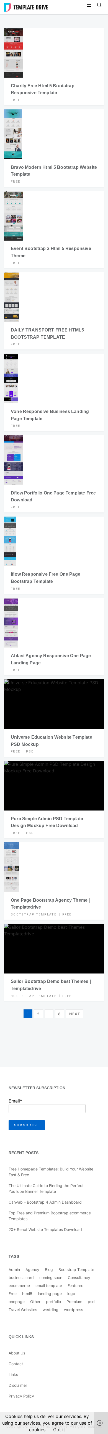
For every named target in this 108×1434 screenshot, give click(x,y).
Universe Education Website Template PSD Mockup (51, 741)
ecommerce (19, 1285)
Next (74, 1014)
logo (71, 1293)
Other (35, 1301)
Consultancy (79, 1277)
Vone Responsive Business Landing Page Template (50, 415)
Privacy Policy (21, 1396)
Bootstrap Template (33, 914)
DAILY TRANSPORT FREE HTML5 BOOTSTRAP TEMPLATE (47, 334)
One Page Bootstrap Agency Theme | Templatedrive (50, 904)
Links (13, 1374)
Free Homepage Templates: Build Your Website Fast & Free (51, 1172)
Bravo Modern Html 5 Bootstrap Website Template (54, 171)
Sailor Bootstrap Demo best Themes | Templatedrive (51, 985)
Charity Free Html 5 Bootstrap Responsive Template (42, 89)
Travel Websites (23, 1309)
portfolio (53, 1301)
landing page (50, 1293)
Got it (59, 1429)
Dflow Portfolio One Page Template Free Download (53, 496)
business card (21, 1277)
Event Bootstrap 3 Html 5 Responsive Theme (51, 252)
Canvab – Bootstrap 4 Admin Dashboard (45, 1202)
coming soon (50, 1277)
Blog (49, 1269)
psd (30, 751)
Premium (74, 1301)
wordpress (73, 1309)
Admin (14, 1269)
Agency (32, 1269)
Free (15, 100)
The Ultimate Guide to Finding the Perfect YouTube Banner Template (46, 1188)
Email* (15, 1101)
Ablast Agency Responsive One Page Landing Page (51, 659)
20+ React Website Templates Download (45, 1229)
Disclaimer (18, 1385)
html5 (27, 1293)
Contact (16, 1363)
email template (48, 1285)
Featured (76, 1285)
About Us (17, 1353)
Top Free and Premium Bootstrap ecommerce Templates (50, 1216)
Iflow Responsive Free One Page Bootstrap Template (45, 578)
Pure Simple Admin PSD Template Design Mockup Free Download (47, 822)
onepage (17, 1301)
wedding (50, 1309)
